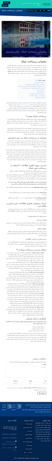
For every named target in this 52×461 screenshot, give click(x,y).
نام (45, 381)
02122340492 (13, 434)
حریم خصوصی (15, 387)
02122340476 (5, 434)
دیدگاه (44, 364)
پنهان (37, 80)
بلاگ (37, 54)
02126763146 (5, 438)
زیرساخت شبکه (42, 123)
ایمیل (30, 381)
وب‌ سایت (15, 381)
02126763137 (13, 438)
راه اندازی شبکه (21, 197)
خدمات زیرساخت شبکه (24, 104)
